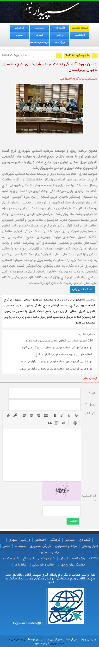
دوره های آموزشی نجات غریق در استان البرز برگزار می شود (56, 347)
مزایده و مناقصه (39, 42)
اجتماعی (80, 35)
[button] (55, 415)
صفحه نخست (80, 28)
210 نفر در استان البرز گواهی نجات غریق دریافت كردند (59, 340)
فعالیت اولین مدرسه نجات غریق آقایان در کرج (63, 354)
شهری (39, 35)
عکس (19, 35)
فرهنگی (19, 28)
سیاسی (39, 28)
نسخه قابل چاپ (82, 289)
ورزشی (59, 35)
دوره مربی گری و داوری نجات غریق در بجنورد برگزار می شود (56, 361)
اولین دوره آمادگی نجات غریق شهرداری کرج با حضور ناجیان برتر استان (49, 67)
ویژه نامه (59, 42)
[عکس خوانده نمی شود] (61, 499)
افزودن (72, 521)
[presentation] (55, 415)
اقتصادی (59, 28)
